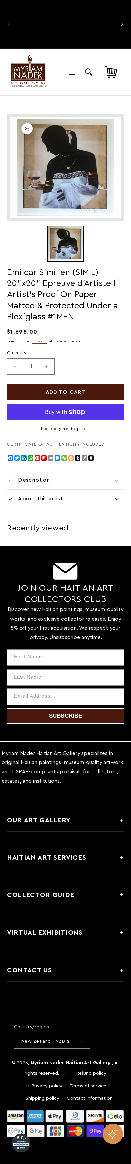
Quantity (16, 353)
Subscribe (65, 716)
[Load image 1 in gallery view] (65, 243)
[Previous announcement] (9, 24)
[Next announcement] (122, 24)
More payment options (65, 429)
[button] (72, 72)
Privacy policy (47, 1085)
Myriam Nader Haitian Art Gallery (71, 1062)
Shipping (39, 341)
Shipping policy (42, 1098)
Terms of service (88, 1085)
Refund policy (91, 1073)
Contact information (90, 1098)
